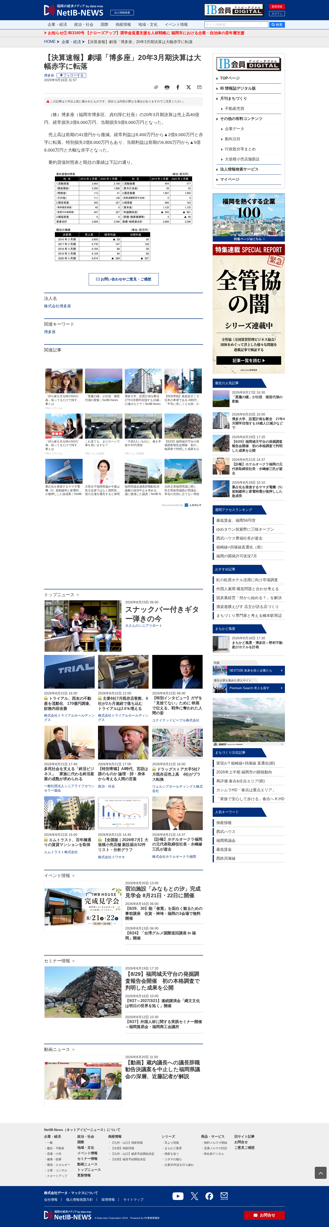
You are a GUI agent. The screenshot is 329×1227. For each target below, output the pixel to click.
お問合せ (241, 1142)
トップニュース (89, 1170)
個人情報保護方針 (79, 1199)
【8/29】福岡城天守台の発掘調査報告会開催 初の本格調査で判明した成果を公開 (162, 981)
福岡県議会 (226, 840)
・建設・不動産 (54, 1148)
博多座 (49, 75)
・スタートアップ (55, 1176)
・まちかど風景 (172, 1148)
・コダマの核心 (172, 1159)
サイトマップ (133, 1199)
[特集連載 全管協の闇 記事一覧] (249, 309)
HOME (50, 42)
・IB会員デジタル (212, 1153)
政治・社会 (83, 24)
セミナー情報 (87, 1159)
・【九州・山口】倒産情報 (125, 1142)
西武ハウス (226, 832)
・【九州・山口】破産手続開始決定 (131, 1153)
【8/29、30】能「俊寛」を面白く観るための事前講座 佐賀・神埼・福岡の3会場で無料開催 (164, 913)
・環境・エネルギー (57, 1165)
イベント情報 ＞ (60, 875)
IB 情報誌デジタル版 (238, 88)
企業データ (234, 129)
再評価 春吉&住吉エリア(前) (240, 781)
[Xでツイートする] (188, 87)
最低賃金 (224, 849)
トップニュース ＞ (62, 594)
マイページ (229, 179)
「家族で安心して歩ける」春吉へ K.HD (250, 799)
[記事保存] (156, 87)
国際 (104, 24)
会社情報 (51, 1199)
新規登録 (277, 6)
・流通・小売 (52, 1153)
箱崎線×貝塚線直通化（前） (240, 547)
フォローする (73, 75)
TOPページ (230, 78)
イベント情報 (176, 24)
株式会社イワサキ (111, 857)
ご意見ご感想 (244, 1147)
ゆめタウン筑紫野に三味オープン (245, 529)
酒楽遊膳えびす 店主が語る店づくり (247, 607)
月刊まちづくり (233, 98)
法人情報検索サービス (239, 169)
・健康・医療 (52, 1159)
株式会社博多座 (57, 306)
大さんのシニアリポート (143, 625)
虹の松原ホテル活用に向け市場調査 (247, 580)
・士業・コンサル (55, 1170)
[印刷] (167, 87)
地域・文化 (148, 24)
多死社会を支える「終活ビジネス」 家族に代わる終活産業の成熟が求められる (69, 774)
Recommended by (173, 505)
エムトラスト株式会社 (61, 852)
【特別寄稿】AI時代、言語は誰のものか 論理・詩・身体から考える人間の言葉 (123, 774)
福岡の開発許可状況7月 (236, 556)
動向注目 (232, 139)
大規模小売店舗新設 (242, 159)
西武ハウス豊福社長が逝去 (239, 538)
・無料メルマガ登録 (214, 1142)
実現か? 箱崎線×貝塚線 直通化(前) (245, 763)
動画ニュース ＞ (60, 1049)
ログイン (277, 13)
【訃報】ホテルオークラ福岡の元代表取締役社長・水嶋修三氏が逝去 (177, 844)
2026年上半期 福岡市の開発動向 (244, 772)
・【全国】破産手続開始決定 (127, 1159)
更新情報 (84, 1175)
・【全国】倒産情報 (121, 1148)
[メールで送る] (199, 87)
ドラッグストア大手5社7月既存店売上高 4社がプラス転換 (176, 774)
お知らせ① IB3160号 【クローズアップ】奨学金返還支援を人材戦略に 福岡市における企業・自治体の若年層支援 (146, 33)
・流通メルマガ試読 (214, 1148)
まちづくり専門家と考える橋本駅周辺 (249, 616)
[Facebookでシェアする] (177, 87)
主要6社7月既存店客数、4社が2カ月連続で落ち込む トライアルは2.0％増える (123, 703)
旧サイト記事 (244, 1136)
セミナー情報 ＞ (60, 960)
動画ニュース (87, 1164)
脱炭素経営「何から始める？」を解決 (249, 598)
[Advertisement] (123, 550)
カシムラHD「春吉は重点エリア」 (246, 790)
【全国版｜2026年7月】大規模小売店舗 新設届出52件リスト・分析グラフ (123, 845)
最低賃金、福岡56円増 (235, 520)
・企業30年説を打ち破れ (178, 1165)
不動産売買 (234, 108)
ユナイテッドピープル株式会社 (175, 720)
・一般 (48, 1142)
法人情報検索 (122, 12)
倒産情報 (123, 24)
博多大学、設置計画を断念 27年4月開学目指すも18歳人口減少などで (258, 423)
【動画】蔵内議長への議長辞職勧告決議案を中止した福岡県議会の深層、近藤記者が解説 (162, 1069)
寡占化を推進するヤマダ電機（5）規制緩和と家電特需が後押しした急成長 (258, 491)
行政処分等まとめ (240, 149)
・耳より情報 (170, 1142)
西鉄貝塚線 (226, 858)
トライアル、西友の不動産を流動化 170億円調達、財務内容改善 (68, 703)
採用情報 (108, 1199)
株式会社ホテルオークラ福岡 (174, 856)
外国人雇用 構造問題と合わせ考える (247, 589)
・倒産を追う (170, 1153)
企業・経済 (57, 24)
